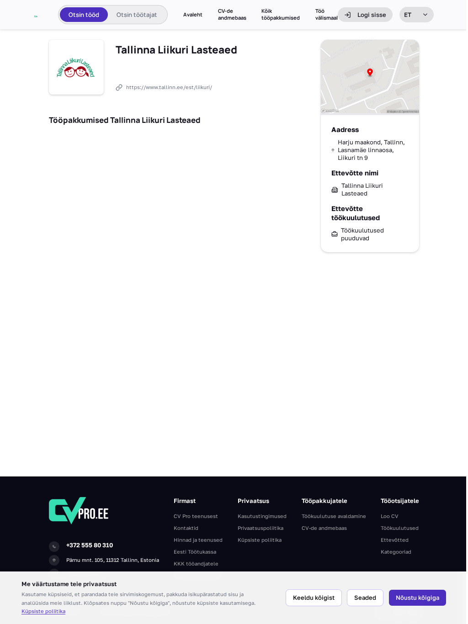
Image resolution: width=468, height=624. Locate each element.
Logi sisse (371, 14)
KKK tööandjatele (196, 563)
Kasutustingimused (262, 516)
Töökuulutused (400, 528)
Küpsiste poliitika (43, 611)
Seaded (365, 597)
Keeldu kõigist (314, 597)
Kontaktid (186, 528)
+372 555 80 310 (89, 545)
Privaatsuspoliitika (260, 528)
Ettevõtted (395, 540)
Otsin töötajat (137, 15)
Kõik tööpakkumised (280, 14)
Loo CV (390, 516)
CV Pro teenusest (196, 516)
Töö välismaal (326, 14)
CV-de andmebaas (232, 14)
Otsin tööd (84, 15)
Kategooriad (396, 552)
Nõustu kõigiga (417, 597)
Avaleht (192, 14)
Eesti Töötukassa (195, 552)
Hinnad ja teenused (198, 540)
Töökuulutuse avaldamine (334, 516)
